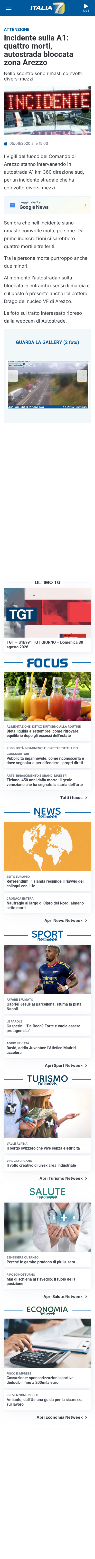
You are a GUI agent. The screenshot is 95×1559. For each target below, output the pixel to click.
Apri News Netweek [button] (63, 920)
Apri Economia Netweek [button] (60, 1417)
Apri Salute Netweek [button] (63, 1296)
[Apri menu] (9, 8)
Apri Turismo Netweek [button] (61, 1178)
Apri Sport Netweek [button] (64, 1065)
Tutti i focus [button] (71, 797)
